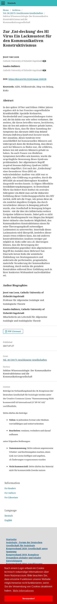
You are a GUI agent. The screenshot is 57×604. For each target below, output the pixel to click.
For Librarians (11, 497)
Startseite (11, 539)
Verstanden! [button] (28, 598)
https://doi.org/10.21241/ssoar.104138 (27, 79)
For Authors (10, 492)
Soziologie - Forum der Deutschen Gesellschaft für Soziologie (24, 544)
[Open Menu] (3, 3)
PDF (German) (14, 331)
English (8, 520)
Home (6, 10)
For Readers (10, 488)
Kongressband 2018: (17, 554)
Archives (16, 10)
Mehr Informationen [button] (23, 590)
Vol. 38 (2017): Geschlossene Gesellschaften (23, 13)
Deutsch (12, 3)
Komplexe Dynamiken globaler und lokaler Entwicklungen (23, 557)
